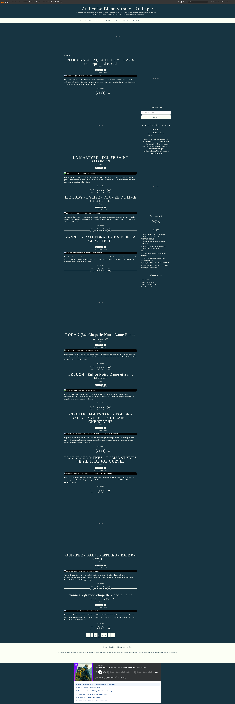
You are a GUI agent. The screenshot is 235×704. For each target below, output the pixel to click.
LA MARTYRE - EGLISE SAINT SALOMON (100, 159)
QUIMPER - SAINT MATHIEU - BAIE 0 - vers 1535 (100, 557)
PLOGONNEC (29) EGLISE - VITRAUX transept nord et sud (100, 62)
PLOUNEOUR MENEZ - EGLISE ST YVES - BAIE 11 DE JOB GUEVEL (100, 459)
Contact (135, 20)
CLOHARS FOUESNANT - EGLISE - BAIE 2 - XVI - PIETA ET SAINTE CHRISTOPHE (100, 418)
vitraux (100, 66)
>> (113, 635)
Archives (126, 20)
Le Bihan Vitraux (159, 151)
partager (111, 677)
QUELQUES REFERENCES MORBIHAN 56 (155, 265)
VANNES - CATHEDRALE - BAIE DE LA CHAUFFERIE (100, 239)
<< (88, 635)
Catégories (88, 20)
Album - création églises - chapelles (153, 234)
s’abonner (101, 677)
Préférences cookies (172, 652)
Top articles (103, 652)
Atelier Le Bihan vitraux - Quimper (117, 8)
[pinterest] (184, 2)
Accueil (78, 20)
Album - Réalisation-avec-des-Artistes (153, 246)
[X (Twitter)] (181, 2)
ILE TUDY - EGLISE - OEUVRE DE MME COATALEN (100, 199)
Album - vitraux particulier (150, 248)
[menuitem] (78, 20)
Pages (117, 20)
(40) (145, 280)
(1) (146, 287)
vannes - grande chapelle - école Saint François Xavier (100, 597)
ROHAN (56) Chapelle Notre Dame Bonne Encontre (100, 336)
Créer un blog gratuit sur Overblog (91, 652)
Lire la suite (100, 88)
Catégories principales (103, 20)
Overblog (128, 647)
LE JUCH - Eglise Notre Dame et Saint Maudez (100, 376)
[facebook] (178, 2)
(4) (147, 282)
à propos (122, 677)
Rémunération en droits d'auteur (135, 652)
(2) (148, 284)
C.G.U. (124, 652)
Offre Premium (147, 652)
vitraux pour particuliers (149, 267)
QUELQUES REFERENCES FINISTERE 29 (155, 263)
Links (143, 251)
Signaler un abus (117, 652)
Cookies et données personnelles (159, 652)
